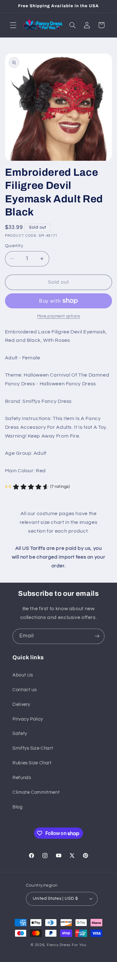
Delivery (21, 704)
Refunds (21, 777)
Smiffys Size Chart (32, 748)
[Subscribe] (97, 636)
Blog (17, 807)
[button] (13, 25)
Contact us (24, 689)
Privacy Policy (27, 719)
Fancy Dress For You (66, 945)
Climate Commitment (36, 792)
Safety (19, 733)
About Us (22, 675)
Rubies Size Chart (32, 763)
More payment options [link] (58, 316)
